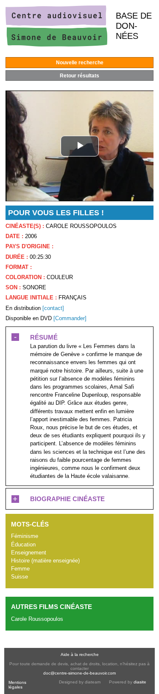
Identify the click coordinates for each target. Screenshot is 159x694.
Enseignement (28, 552)
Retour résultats (79, 75)
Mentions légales (17, 684)
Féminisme (24, 536)
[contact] (53, 308)
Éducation (23, 544)
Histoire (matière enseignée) (45, 560)
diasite (140, 682)
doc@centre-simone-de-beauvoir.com (79, 673)
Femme (20, 568)
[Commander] (69, 318)
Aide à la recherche (80, 654)
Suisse (19, 576)
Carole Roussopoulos (37, 619)
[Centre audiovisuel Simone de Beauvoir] (56, 44)
